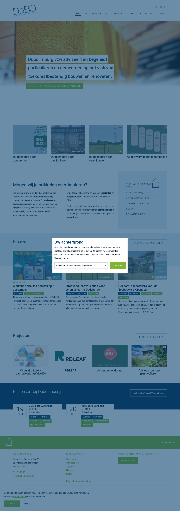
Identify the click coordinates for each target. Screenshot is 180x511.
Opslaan (117, 265)
